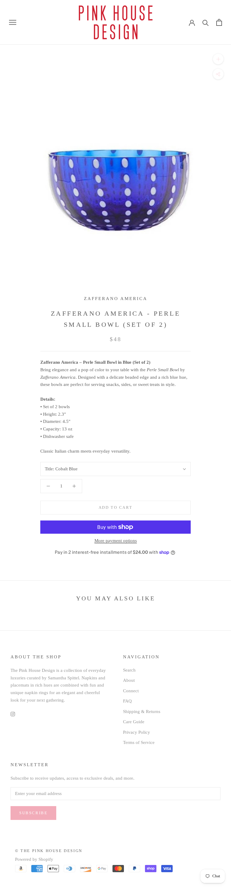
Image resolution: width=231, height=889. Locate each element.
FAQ (127, 701)
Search (129, 670)
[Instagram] (13, 714)
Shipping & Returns (141, 711)
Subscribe (33, 813)
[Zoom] (218, 58)
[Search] (205, 22)
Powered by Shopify (34, 859)
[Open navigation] (12, 22)
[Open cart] (219, 22)
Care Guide (133, 721)
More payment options (115, 540)
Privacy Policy (136, 732)
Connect (131, 690)
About (129, 680)
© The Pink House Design (48, 850)
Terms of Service (139, 742)
